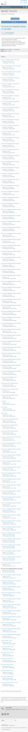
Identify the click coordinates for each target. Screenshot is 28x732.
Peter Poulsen (9, 594)
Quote (10, 51)
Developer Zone (5, 7)
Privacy (2, 727)
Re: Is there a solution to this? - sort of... (9, 682)
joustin (8, 390)
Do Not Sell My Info (9, 727)
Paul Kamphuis (9, 672)
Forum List (3, 14)
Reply (6, 51)
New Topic (14, 22)
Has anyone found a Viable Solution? (9, 377)
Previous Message (8, 49)
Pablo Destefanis (10, 420)
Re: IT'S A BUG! (4, 407)
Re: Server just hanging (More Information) (10, 77)
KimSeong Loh (9, 408)
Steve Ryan (9, 642)
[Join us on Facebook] (2, 715)
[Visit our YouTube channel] (8, 715)
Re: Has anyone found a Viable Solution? (9, 383)
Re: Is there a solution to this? (7, 646)
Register (25, 2)
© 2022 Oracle (12, 725)
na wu (8, 277)
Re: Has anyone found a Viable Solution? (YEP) (11, 437)
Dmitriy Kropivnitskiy (11, 534)
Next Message (17, 49)
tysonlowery (9, 636)
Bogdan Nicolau (10, 666)
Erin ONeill (9, 85)
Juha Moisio (9, 612)
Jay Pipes (8, 151)
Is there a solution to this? (6, 640)
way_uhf (8, 618)
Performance (11, 14)
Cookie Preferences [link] (6, 729)
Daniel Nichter (9, 67)
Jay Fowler (9, 576)
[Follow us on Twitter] (5, 715)
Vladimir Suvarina (10, 606)
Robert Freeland (10, 678)
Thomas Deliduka (10, 61)
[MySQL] (4, 3)
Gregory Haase (9, 660)
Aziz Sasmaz (9, 630)
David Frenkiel (9, 684)
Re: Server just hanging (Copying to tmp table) (11, 65)
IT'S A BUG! (3, 401)
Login (21, 2)
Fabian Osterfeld (10, 378)
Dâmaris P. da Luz (10, 438)
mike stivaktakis (10, 624)
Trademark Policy (23, 727)
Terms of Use (16, 727)
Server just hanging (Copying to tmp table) (10, 59)
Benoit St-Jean (9, 414)
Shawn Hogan (9, 253)
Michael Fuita (9, 588)
